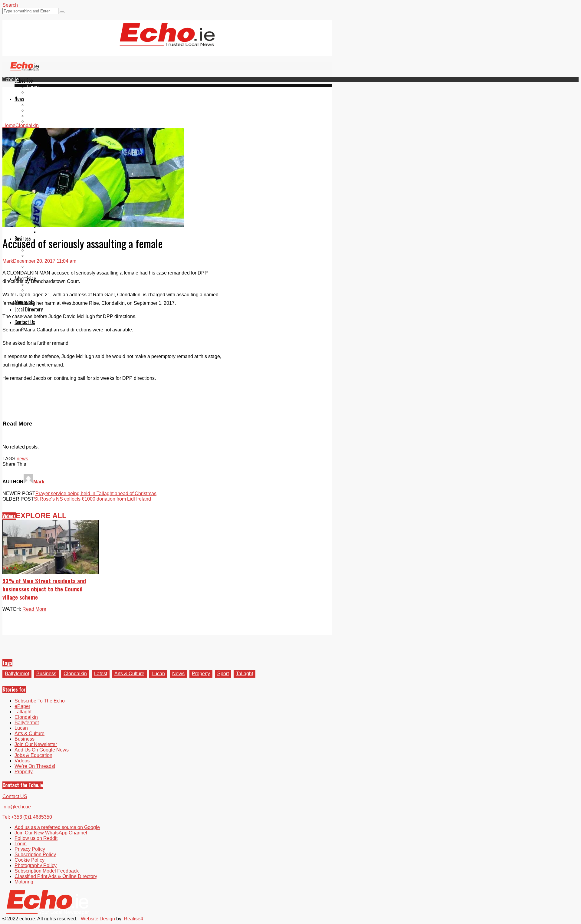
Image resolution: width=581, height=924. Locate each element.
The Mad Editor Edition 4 (65, 232)
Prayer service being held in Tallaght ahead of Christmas (95, 493)
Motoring (24, 881)
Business (46, 673)
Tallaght (35, 104)
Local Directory (29, 309)
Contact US (14, 796)
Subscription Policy (35, 854)
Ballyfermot (39, 115)
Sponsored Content (47, 266)
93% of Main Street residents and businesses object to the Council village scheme (44, 589)
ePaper (34, 92)
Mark (7, 261)
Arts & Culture (129, 673)
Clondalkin (38, 110)
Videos (9, 516)
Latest (100, 673)
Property (201, 673)
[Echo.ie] (167, 41)
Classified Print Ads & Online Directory (56, 876)
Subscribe (24, 80)
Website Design (98, 918)
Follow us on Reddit (36, 838)
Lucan (33, 121)
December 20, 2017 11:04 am (44, 261)
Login (33, 86)
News (19, 98)
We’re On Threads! (35, 766)
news (22, 458)
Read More (34, 609)
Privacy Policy (30, 849)
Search (10, 5)
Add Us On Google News (42, 749)
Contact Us (25, 322)
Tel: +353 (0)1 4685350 (27, 817)
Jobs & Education (45, 255)
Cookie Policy (29, 860)
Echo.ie (10, 79)
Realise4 (133, 918)
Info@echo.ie (16, 806)
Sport (223, 673)
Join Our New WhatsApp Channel (51, 832)
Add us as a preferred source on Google (57, 827)
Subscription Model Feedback (47, 870)
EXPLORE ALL (41, 515)
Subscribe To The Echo (40, 700)
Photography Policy (36, 865)
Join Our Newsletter (36, 744)
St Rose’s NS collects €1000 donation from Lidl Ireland (92, 498)
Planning (36, 290)
